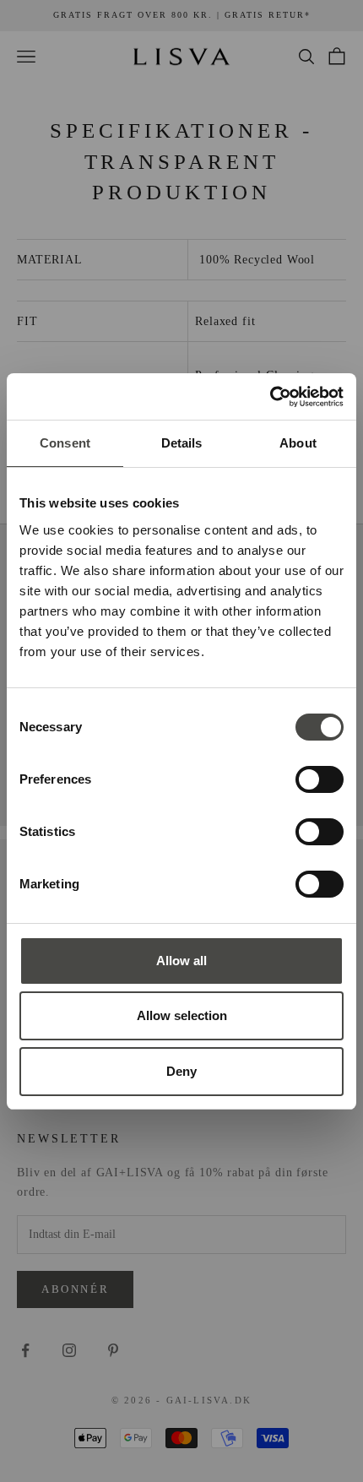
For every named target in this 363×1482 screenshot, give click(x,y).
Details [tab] (182, 443)
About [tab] (298, 443)
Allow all (181, 960)
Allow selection (182, 1015)
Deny (181, 1071)
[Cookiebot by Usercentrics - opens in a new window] (270, 397)
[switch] (319, 779)
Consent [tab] (65, 443)
